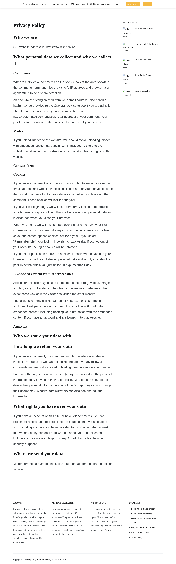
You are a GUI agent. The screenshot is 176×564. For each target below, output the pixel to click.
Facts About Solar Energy (143, 508)
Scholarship (136, 537)
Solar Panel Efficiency (141, 513)
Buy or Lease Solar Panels (143, 527)
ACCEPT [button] (147, 4)
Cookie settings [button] (132, 4)
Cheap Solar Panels (140, 532)
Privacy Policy (103, 530)
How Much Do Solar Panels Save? (144, 520)
